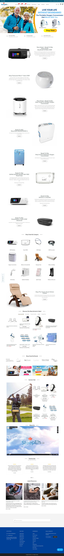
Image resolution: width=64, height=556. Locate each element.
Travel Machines (22, 538)
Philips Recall (34, 536)
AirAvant (36, 394)
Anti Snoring (12, 279)
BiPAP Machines (22, 536)
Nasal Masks (21, 544)
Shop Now (44, 58)
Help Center (34, 539)
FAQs (33, 542)
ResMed (45, 394)
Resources (47, 4)
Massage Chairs (38, 264)
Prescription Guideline (36, 538)
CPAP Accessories (51, 249)
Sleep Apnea (28, 4)
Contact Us (34, 541)
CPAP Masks (38, 249)
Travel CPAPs (25, 249)
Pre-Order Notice (35, 535)
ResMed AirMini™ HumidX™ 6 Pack (25, 344)
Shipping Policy (35, 544)
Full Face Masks (22, 542)
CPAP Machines (12, 249)
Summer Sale (17, 4)
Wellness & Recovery (51, 279)
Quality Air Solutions (25, 279)
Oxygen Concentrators (12, 264)
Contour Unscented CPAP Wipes (51, 344)
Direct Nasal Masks (22, 541)
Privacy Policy (34, 547)
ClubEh (25, 4)
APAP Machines (22, 535)
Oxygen (39, 4)
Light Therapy (38, 279)
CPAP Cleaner (21, 539)
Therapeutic (43, 4)
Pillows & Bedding (52, 264)
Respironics (52, 394)
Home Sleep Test (34, 4)
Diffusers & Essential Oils (25, 264)
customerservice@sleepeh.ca (12, 533)
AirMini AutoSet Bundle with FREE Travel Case (44, 396)
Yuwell (21, 4)
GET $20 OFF (2, 278)
